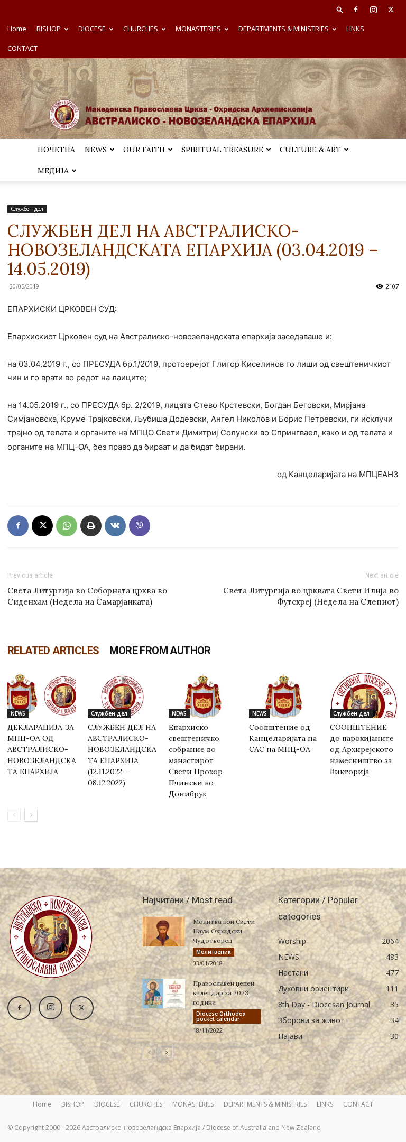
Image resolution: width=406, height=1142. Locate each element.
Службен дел (27, 208)
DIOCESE (92, 28)
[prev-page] (14, 815)
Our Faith (144, 149)
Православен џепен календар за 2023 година (223, 992)
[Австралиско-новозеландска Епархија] (203, 98)
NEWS (96, 149)
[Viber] (139, 525)
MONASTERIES (198, 28)
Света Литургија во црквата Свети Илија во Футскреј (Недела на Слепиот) (311, 596)
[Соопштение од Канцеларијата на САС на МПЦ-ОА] (283, 695)
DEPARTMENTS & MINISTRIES (283, 28)
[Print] (91, 525)
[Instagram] (373, 9)
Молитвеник (213, 951)
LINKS (355, 28)
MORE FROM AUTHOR (159, 650)
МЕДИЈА (53, 170)
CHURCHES (140, 28)
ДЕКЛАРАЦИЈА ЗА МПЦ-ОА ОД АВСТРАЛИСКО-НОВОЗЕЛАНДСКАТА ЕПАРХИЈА (41, 749)
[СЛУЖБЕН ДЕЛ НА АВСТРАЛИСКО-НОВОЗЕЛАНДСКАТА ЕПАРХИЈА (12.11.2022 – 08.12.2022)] (122, 695)
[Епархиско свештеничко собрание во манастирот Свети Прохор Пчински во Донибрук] (203, 695)
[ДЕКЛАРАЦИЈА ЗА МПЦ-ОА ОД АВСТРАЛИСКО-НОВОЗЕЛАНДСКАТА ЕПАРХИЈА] (41, 695)
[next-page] (31, 815)
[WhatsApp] (66, 525)
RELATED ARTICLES (53, 650)
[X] (391, 9)
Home (16, 28)
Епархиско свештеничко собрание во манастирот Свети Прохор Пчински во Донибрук (196, 760)
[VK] (115, 525)
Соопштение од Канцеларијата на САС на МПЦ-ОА (283, 738)
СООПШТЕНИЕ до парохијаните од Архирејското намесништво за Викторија (362, 749)
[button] (340, 9)
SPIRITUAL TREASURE (222, 149)
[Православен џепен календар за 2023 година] (164, 993)
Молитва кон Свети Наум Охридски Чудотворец (224, 930)
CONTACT (22, 48)
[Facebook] (356, 9)
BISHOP (48, 28)
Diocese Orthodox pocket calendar (221, 1016)
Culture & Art (310, 149)
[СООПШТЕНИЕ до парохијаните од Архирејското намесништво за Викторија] (364, 695)
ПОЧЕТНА (56, 149)
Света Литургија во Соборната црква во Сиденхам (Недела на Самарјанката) (87, 596)
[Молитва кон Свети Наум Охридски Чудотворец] (164, 931)
